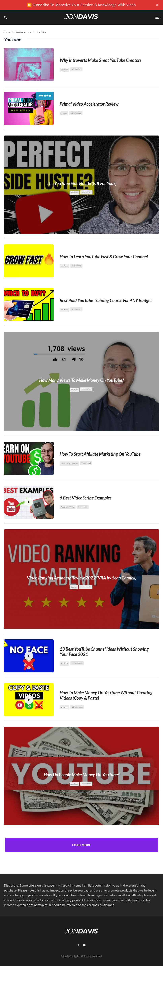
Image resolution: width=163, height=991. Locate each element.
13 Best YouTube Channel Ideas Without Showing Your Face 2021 (104, 652)
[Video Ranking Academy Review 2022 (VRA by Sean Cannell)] (81, 579)
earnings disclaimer (100, 905)
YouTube (64, 70)
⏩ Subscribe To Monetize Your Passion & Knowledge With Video (81, 4)
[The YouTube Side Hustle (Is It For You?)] (81, 185)
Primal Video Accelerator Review (89, 104)
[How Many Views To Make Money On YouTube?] (81, 381)
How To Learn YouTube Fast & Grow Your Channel (104, 256)
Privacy (66, 900)
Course (64, 113)
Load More (81, 845)
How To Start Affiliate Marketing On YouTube (100, 454)
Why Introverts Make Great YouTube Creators (101, 60)
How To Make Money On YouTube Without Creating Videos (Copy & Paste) (106, 695)
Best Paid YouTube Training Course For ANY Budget (106, 300)
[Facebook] (78, 945)
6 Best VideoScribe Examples (86, 497)
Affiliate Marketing (69, 463)
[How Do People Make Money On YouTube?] (81, 776)
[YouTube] (84, 945)
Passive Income (67, 507)
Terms (53, 900)
